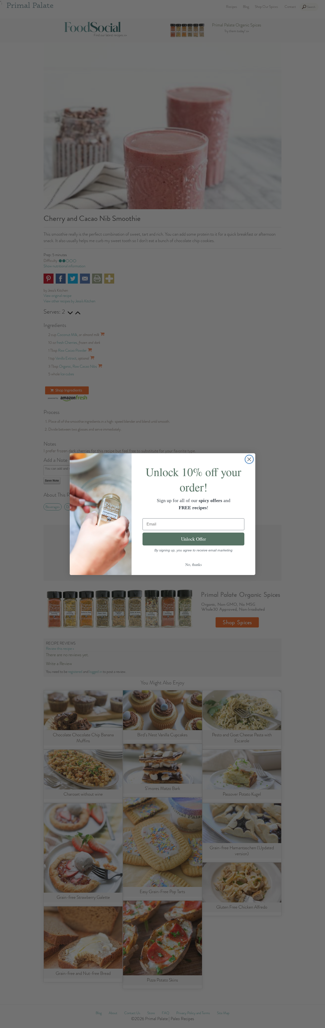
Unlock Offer (193, 539)
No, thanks (193, 564)
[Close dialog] (249, 459)
